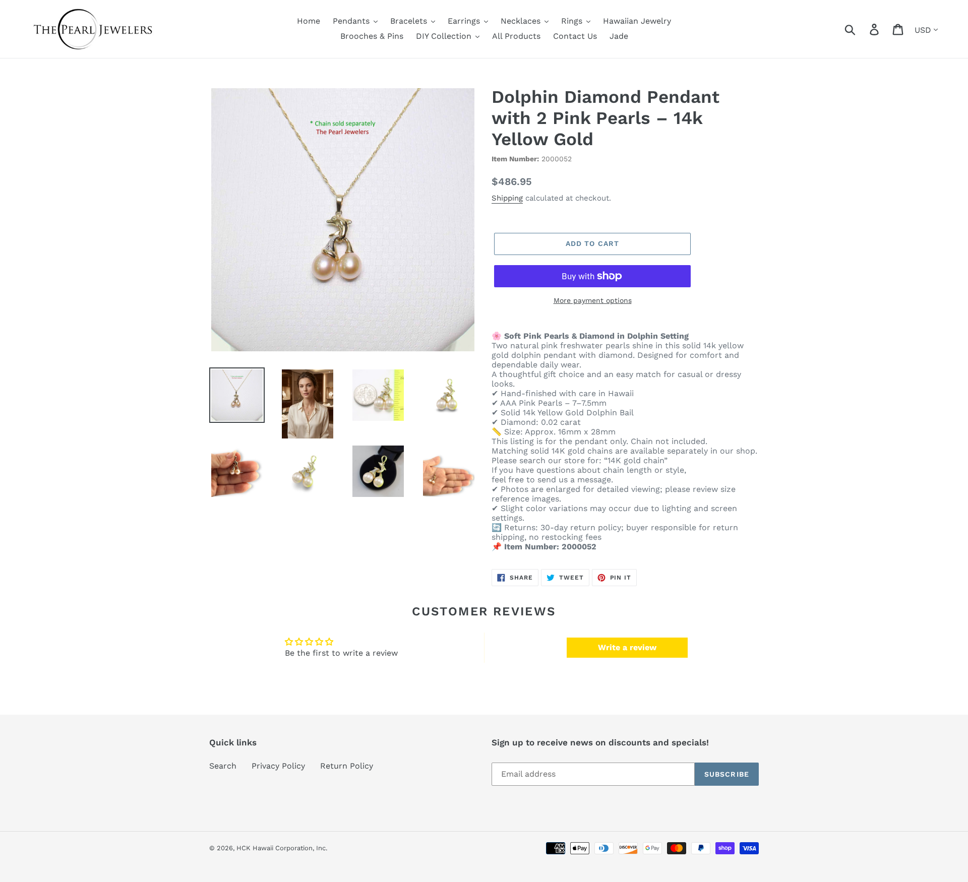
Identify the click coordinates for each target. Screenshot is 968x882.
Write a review (627, 647)
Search (222, 766)
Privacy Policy (278, 766)
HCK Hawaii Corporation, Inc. (281, 848)
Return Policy (346, 766)
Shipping (507, 198)
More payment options (593, 300)
